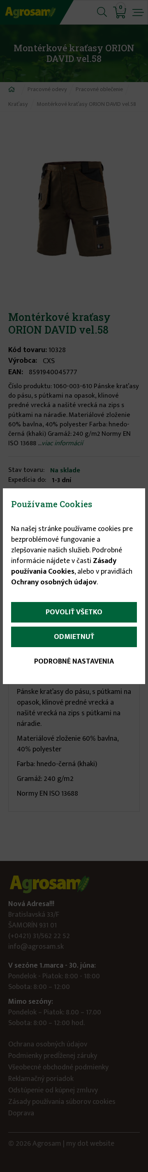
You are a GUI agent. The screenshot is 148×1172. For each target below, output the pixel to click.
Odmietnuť (74, 637)
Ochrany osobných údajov (54, 582)
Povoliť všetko (74, 612)
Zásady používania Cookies (63, 566)
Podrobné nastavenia (74, 661)
